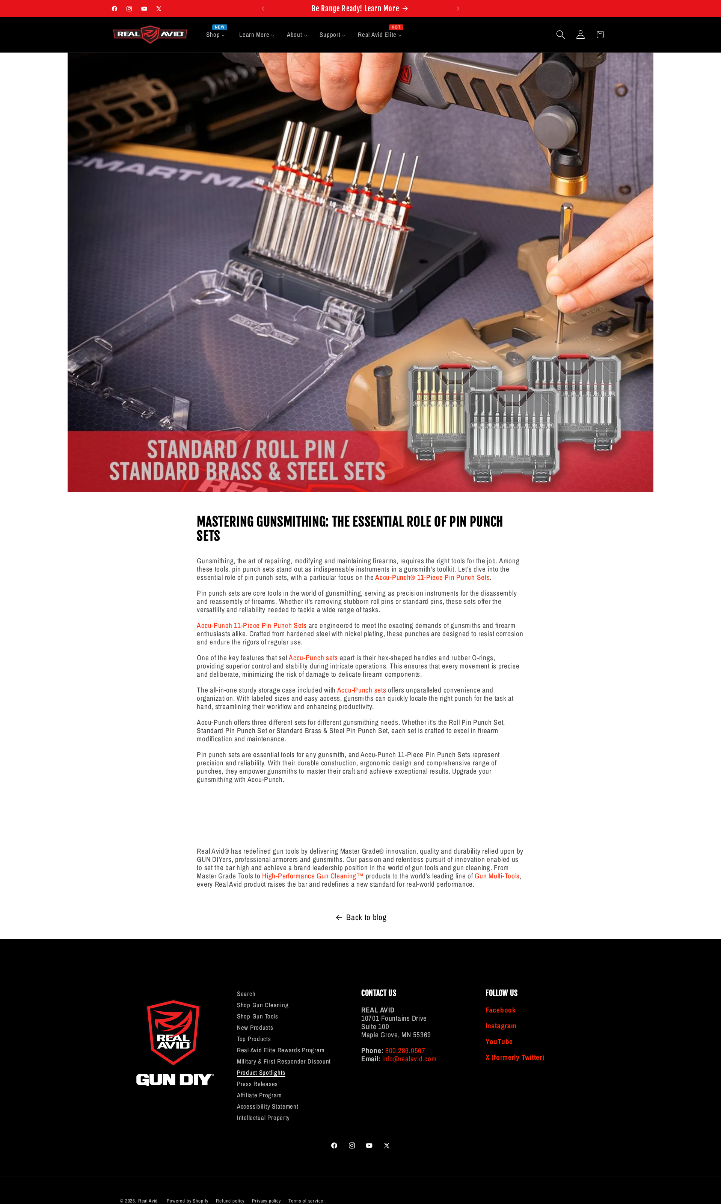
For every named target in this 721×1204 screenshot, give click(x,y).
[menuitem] (216, 35)
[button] (560, 35)
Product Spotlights (261, 1072)
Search (246, 994)
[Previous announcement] (263, 8)
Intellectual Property (263, 1117)
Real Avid (148, 1200)
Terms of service (305, 1200)
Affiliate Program (259, 1095)
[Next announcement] (458, 8)
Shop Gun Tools (257, 1016)
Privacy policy (266, 1200)
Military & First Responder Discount (284, 1061)
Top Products (254, 1039)
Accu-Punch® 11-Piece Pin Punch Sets (432, 577)
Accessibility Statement (268, 1106)
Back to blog (366, 917)
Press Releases (257, 1084)
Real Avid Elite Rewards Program (280, 1050)
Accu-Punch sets (313, 657)
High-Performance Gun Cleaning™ (313, 876)
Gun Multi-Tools (497, 876)
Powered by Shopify (187, 1200)
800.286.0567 (405, 1050)
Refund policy (230, 1200)
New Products (255, 1027)
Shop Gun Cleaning (262, 1005)
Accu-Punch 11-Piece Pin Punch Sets (251, 625)
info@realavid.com (409, 1059)
